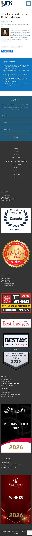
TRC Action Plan (16, 164)
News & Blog (16, 158)
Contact (16, 171)
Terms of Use (16, 174)
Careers (16, 167)
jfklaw (4, 21)
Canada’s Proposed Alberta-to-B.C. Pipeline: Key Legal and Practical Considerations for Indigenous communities (15, 80)
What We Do (16, 154)
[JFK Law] (7, 6)
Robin (11, 30)
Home (16, 148)
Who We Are (16, 151)
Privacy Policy (16, 177)
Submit (16, 137)
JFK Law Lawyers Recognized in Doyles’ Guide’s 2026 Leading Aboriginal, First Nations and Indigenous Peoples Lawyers (16, 67)
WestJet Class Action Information (16, 161)
